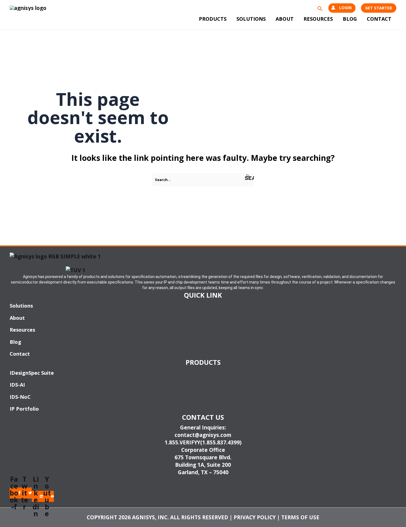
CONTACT (379, 18)
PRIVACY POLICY (255, 517)
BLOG (350, 18)
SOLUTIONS (251, 18)
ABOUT (285, 18)
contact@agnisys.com (203, 435)
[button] (320, 8)
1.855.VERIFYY (182, 442)
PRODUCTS (212, 18)
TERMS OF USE (300, 517)
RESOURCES (318, 18)
